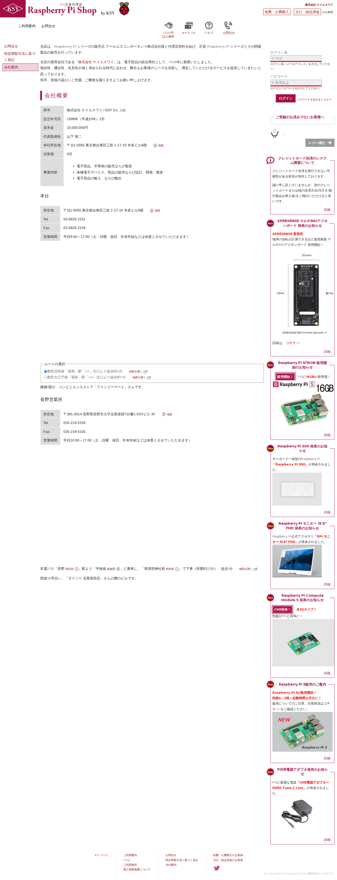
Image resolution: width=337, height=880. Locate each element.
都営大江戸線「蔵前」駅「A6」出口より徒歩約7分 (86, 377)
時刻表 (69, 569)
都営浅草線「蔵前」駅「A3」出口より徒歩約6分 (85, 371)
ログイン (286, 98)
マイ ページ (101, 855)
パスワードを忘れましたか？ (314, 99)
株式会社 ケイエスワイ (96, 62)
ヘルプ (208, 33)
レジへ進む (317, 142)
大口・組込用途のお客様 (228, 860)
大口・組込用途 (307, 12)
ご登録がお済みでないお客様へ (300, 117)
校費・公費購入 (277, 12)
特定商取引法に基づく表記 (19, 56)
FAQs (126, 860)
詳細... (328, 209)
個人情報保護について (136, 869)
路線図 (111, 569)
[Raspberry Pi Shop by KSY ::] (13, 9)
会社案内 (11, 67)
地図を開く (136, 371)
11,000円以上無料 (168, 34)
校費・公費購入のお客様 (228, 855)
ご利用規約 (130, 864)
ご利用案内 (130, 855)
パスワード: (279, 76)
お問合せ (229, 33)
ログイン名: (279, 52)
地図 (161, 145)
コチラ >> (293, 343)
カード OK (188, 33)
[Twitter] (217, 868)
